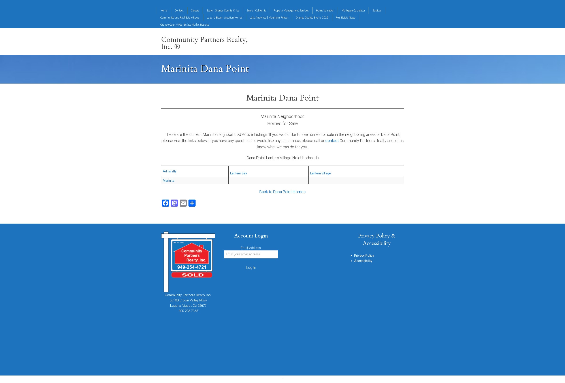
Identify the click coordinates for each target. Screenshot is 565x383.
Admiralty (170, 171)
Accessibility (363, 261)
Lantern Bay (238, 173)
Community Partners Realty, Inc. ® (204, 43)
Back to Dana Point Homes (282, 191)
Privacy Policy (364, 256)
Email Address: (251, 248)
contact (332, 140)
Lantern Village (320, 173)
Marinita (168, 180)
